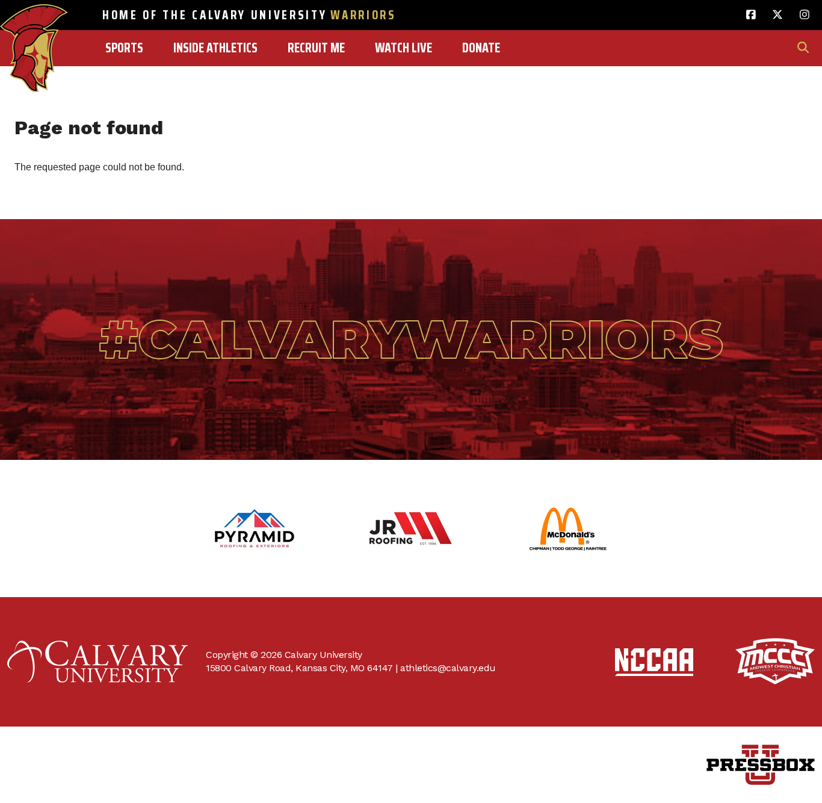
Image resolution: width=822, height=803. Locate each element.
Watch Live (403, 47)
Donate (481, 47)
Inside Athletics (215, 47)
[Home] (34, 22)
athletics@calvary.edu (448, 668)
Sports (124, 47)
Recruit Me (316, 47)
